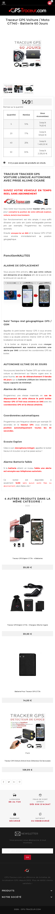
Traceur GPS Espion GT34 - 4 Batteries (27, 558)
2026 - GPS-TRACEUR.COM (27, 909)
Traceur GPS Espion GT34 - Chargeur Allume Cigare (27, 625)
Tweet (9, 782)
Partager (3, 782)
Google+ (14, 782)
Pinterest (20, 782)
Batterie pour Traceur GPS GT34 (27, 691)
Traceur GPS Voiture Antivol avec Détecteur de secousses (27, 761)
